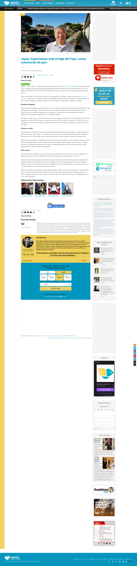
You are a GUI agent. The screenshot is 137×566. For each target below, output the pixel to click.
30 (110, 424)
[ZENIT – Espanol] (14, 3)
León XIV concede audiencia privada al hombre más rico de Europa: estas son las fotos (107, 261)
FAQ (84, 559)
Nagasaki (36, 118)
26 (98, 424)
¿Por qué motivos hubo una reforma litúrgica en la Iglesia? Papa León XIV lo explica (107, 250)
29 (107, 424)
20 (101, 421)
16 (110, 418)
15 (107, 418)
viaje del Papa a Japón (67, 86)
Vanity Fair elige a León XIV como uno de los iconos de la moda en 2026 (107, 270)
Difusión (106, 559)
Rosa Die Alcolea (42, 74)
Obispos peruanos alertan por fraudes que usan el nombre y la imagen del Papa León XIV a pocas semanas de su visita (104, 231)
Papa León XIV (29, 3)
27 (101, 424)
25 (95, 424)
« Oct (95, 428)
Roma (38, 3)
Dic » (98, 428)
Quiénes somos (77, 559)
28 (104, 424)
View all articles (26, 227)
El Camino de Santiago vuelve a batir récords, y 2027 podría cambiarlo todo (107, 279)
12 (98, 418)
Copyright (120, 559)
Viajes (22, 14)
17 (113, 418)
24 (113, 421)
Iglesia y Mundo (47, 3)
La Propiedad (90, 559)
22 (107, 421)
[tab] (99, 522)
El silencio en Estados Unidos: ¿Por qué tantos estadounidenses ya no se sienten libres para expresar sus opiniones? (104, 214)
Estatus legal (112, 559)
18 (95, 421)
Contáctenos (127, 559)
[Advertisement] (56, 320)
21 (104, 421)
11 (95, 418)
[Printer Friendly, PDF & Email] (25, 84)
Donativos (70, 3)
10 (113, 415)
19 (98, 421)
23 (110, 421)
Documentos (59, 3)
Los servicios (99, 559)
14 (104, 418)
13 (101, 418)
